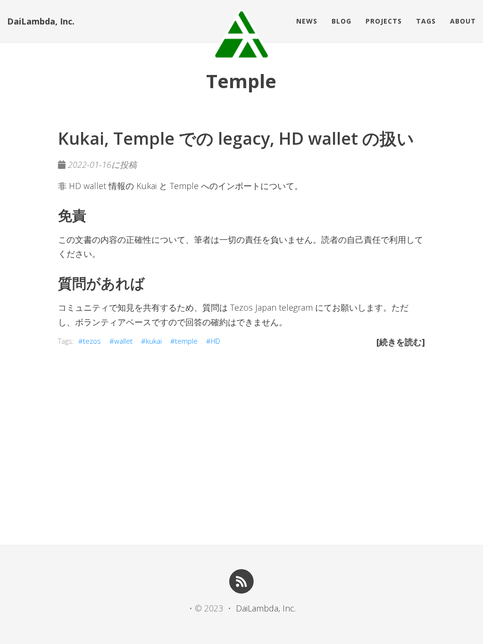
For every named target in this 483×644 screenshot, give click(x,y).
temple (186, 341)
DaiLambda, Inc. (41, 21)
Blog (341, 21)
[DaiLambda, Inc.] (241, 34)
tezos (92, 341)
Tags (426, 21)
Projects (384, 21)
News (306, 21)
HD (215, 341)
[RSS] (242, 580)
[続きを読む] (400, 341)
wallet (123, 341)
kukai (154, 341)
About (463, 21)
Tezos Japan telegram (271, 307)
